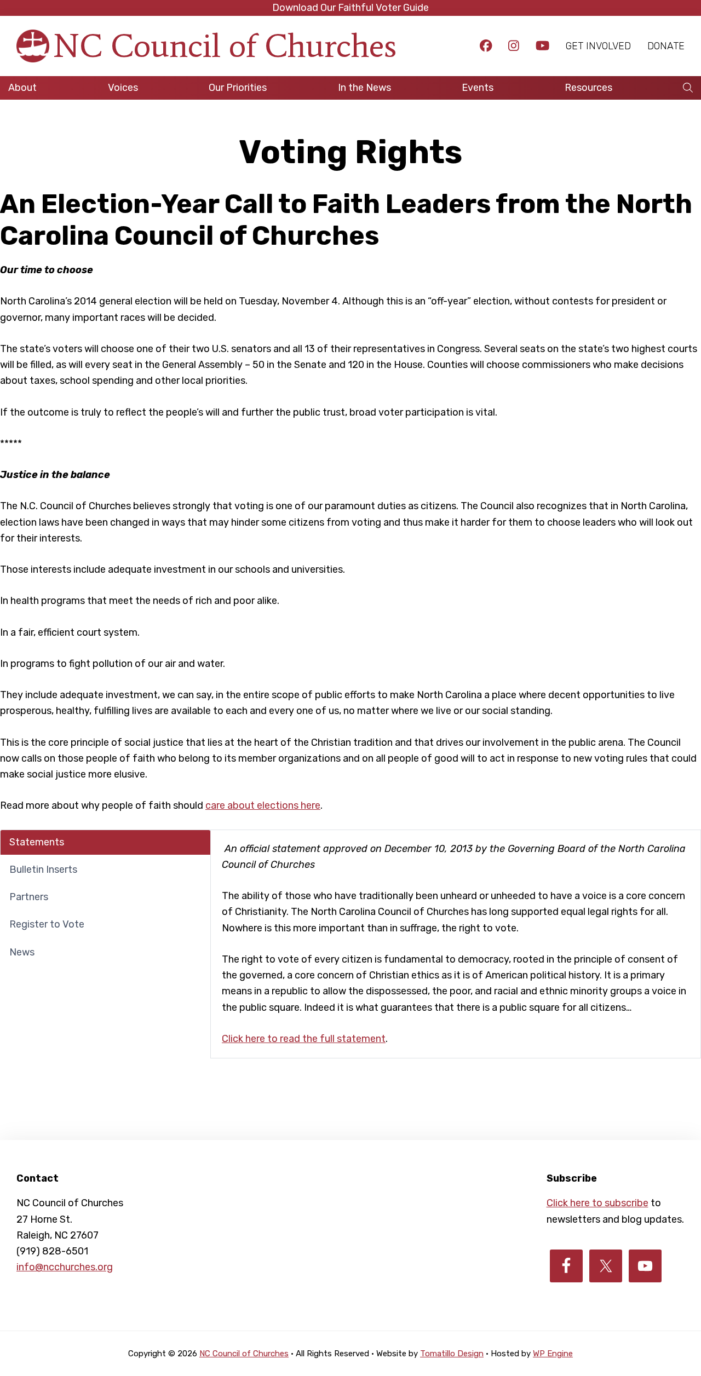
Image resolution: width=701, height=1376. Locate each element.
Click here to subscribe (597, 1203)
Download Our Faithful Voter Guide (350, 8)
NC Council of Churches (225, 46)
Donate (666, 46)
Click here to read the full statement (304, 1039)
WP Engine (553, 1353)
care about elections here (262, 805)
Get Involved (598, 46)
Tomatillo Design (452, 1353)
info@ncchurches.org (64, 1267)
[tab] (105, 842)
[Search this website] (688, 88)
